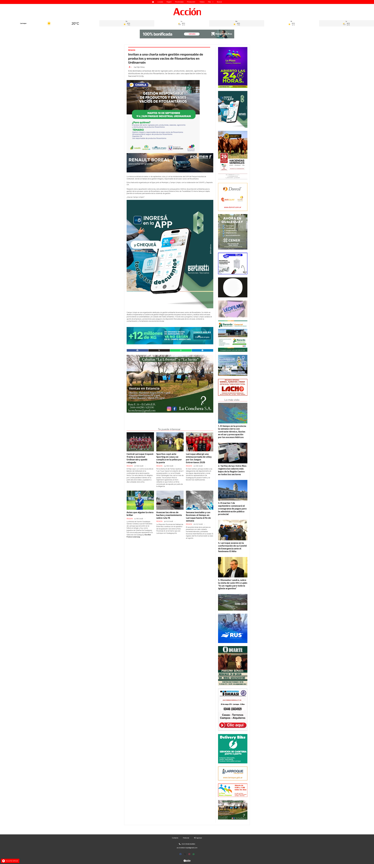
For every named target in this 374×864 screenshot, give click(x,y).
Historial (186, 838)
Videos (202, 2)
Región (169, 2)
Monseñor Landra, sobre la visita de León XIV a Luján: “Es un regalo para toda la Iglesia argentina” (232, 584)
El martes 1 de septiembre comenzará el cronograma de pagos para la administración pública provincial (232, 508)
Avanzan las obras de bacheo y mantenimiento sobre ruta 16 (169, 515)
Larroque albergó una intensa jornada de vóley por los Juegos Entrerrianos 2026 (199, 458)
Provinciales (179, 2)
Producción (191, 2)
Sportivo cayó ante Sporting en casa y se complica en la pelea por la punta (169, 458)
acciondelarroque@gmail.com (187, 848)
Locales (160, 2)
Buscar (219, 2)
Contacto (175, 838)
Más (209, 2)
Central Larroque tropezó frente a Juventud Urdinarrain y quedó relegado (140, 458)
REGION (131, 50)
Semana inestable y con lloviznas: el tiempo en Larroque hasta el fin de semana (198, 516)
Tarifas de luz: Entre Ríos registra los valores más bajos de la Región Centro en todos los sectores (232, 470)
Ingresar (199, 838)
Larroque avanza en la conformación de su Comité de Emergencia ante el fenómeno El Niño (232, 547)
